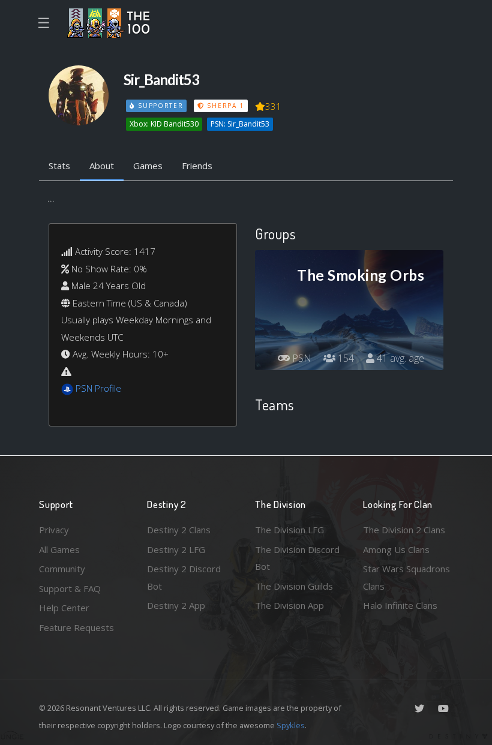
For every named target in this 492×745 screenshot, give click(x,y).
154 (344, 358)
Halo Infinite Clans (400, 605)
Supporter (159, 105)
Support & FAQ (70, 588)
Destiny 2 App (176, 605)
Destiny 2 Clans (179, 530)
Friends (197, 166)
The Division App (289, 605)
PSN (300, 358)
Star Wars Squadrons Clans (406, 577)
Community (62, 569)
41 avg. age (399, 358)
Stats (59, 166)
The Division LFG (289, 530)
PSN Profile (98, 388)
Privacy (54, 530)
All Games (59, 549)
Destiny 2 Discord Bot (184, 577)
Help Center (64, 608)
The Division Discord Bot (297, 558)
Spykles (291, 725)
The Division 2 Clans (404, 530)
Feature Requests (76, 627)
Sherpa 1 (224, 105)
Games (148, 166)
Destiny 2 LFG (176, 549)
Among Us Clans (396, 549)
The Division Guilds (294, 586)
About (101, 166)
